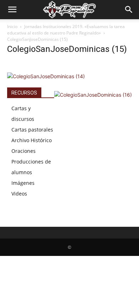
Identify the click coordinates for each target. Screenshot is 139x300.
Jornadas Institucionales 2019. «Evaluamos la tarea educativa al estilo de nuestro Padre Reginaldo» (66, 29)
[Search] (129, 9)
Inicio (12, 26)
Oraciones (23, 151)
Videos (19, 193)
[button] (12, 9)
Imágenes (23, 183)
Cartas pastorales (32, 129)
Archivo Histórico (31, 140)
